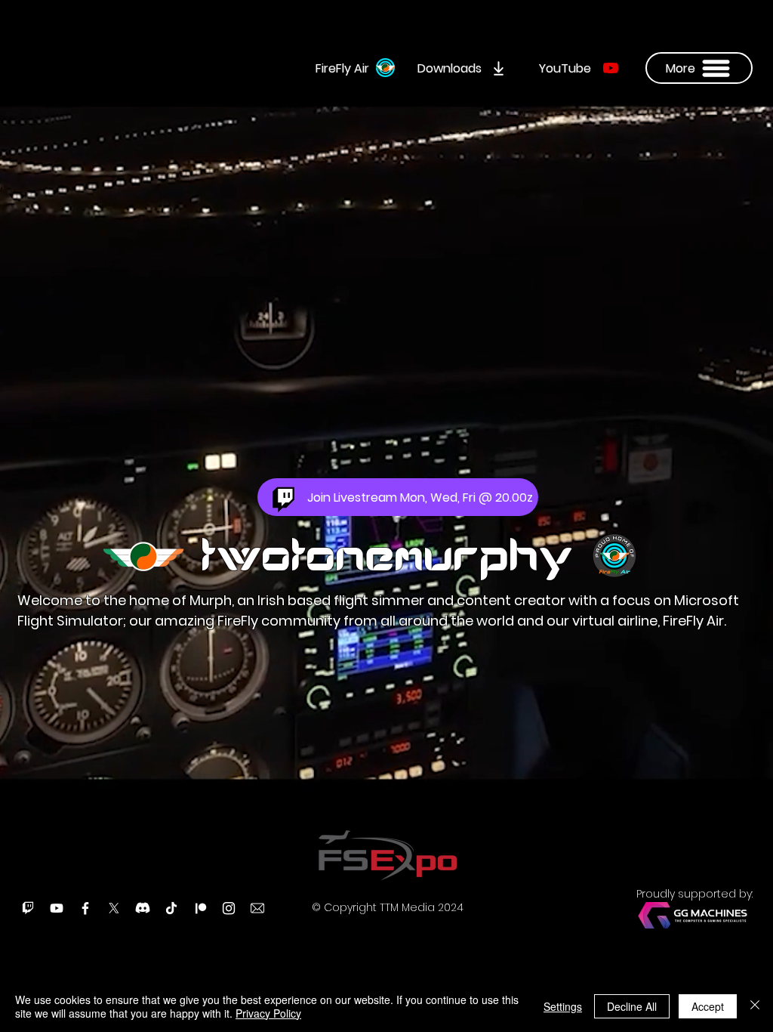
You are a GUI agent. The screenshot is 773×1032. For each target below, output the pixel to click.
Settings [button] (563, 1006)
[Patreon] (200, 908)
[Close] (755, 1006)
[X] (114, 908)
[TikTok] (171, 908)
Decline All (632, 1006)
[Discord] (142, 908)
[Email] (257, 908)
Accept (707, 1006)
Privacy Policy (268, 1013)
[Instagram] (228, 908)
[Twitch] (27, 908)
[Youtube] (56, 908)
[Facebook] (85, 908)
